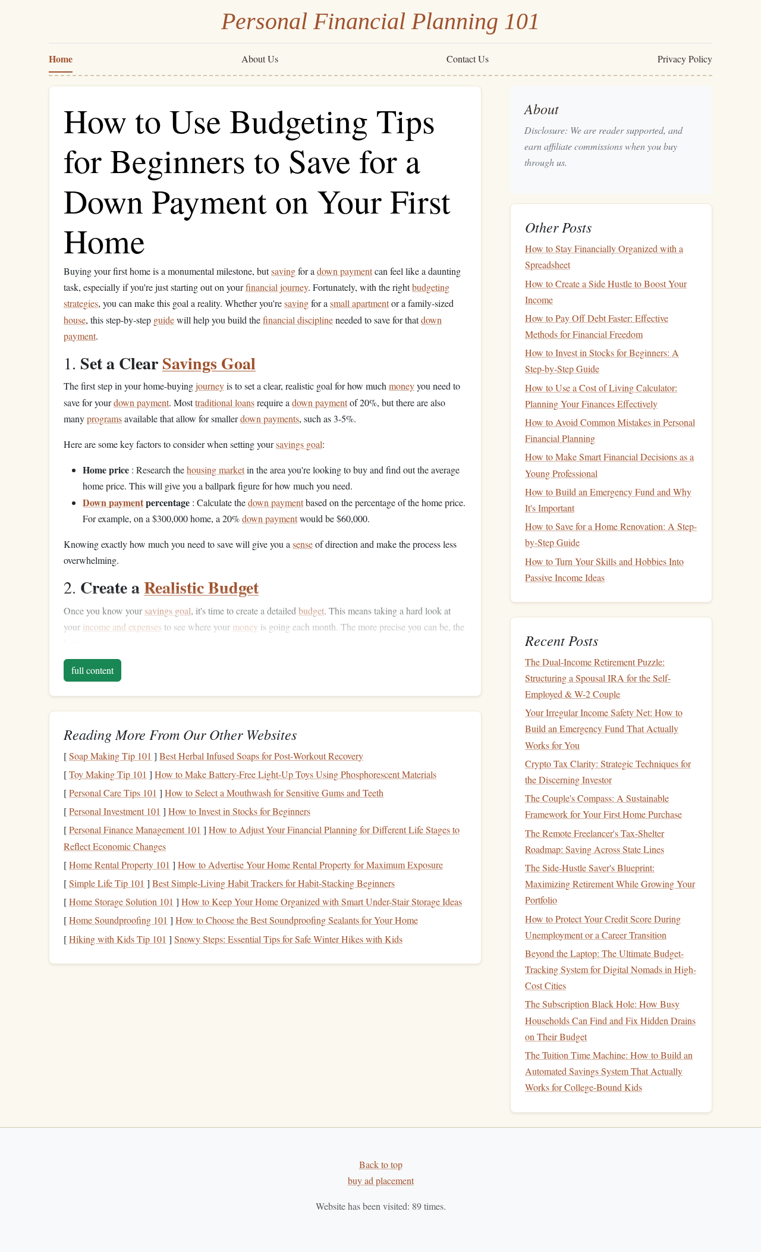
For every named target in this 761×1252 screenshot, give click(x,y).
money (401, 385)
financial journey (277, 287)
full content (92, 670)
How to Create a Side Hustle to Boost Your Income (606, 291)
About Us (259, 58)
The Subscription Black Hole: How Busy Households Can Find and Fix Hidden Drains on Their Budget (610, 1020)
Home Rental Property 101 (119, 864)
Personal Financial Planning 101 (380, 21)
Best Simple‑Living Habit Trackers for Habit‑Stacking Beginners (273, 883)
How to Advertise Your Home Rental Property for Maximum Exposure (310, 864)
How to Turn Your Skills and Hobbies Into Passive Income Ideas (604, 569)
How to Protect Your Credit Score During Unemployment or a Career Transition (603, 926)
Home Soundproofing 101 (118, 920)
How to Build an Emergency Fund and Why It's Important (608, 499)
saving (283, 271)
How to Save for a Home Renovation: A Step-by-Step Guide (611, 534)
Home (61, 58)
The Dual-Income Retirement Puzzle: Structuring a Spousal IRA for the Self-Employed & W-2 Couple (598, 677)
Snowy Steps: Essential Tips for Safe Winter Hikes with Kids (288, 939)
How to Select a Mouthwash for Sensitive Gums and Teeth (274, 792)
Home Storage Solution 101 (121, 901)
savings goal (299, 444)
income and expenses (122, 626)
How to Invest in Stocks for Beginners (239, 811)
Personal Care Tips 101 (113, 792)
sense (303, 544)
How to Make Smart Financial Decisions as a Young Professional (609, 465)
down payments (269, 418)
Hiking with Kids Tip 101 (117, 939)
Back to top (380, 1164)
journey (210, 385)
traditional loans (224, 402)
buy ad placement (381, 1180)
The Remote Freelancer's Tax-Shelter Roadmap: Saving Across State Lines (594, 841)
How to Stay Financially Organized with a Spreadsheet (604, 256)
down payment (344, 271)
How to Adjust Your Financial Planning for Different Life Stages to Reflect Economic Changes (262, 837)
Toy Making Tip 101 (108, 774)
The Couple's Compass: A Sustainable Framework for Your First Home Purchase (603, 806)
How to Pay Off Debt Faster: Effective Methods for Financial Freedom (596, 326)
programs (104, 418)
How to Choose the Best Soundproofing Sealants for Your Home (296, 920)
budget (311, 610)
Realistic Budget (201, 587)
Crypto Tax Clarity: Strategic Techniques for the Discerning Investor (608, 771)
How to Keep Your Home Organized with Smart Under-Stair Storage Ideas (321, 901)
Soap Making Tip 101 (110, 755)
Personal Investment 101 (115, 811)
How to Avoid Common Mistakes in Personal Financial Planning (610, 430)
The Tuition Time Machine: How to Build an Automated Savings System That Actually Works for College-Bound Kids (609, 1071)
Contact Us (467, 58)
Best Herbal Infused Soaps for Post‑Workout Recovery (261, 755)
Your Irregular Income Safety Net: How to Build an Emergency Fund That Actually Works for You (604, 728)
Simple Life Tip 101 (106, 883)
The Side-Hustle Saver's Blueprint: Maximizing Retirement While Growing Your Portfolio (610, 883)
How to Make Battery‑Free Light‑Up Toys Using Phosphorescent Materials (295, 774)
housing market (215, 469)
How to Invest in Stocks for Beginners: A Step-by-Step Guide (602, 360)
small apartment (359, 303)
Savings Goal (209, 363)
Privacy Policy (685, 58)
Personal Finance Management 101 (135, 829)
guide (163, 319)
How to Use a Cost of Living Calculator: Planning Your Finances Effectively (601, 395)
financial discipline (298, 319)
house (75, 319)
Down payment (113, 502)
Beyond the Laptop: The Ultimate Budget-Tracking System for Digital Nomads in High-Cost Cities (610, 969)
